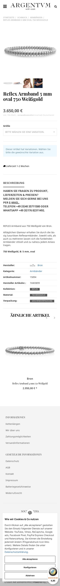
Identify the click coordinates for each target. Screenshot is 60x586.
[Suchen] (55, 6)
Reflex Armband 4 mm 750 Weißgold (30, 383)
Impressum (12, 480)
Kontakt (10, 473)
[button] (30, 132)
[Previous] (46, 318)
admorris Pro (24, 582)
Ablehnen (30, 575)
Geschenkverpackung (42, 301)
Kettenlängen (13, 423)
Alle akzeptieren (30, 559)
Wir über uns (13, 430)
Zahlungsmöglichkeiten (18, 436)
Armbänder (36, 271)
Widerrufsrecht (14, 493)
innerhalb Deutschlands (36, 115)
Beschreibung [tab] (13, 183)
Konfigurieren (30, 567)
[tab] (26, 202)
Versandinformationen (18, 442)
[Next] (54, 318)
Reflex (35, 289)
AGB (8, 467)
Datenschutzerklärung (16, 552)
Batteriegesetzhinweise (18, 486)
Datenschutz (12, 461)
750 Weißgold (38, 295)
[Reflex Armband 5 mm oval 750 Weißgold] (30, 51)
